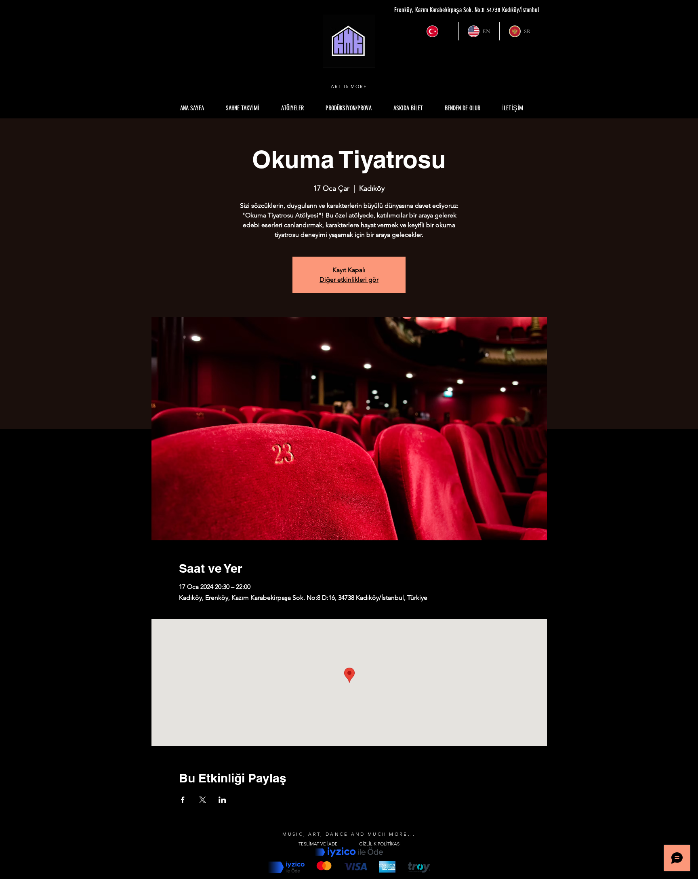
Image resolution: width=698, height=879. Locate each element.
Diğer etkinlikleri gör (349, 279)
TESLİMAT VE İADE (318, 844)
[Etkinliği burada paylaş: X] (202, 800)
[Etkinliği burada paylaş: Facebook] (183, 800)
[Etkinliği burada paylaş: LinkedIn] (222, 800)
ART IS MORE (349, 86)
